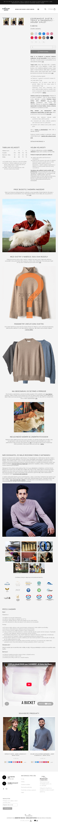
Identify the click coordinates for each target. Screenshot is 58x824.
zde (52, 73)
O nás (22, 779)
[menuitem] (24, 9)
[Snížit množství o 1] (54, 47)
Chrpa (11, 762)
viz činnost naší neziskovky (20, 474)
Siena (15, 762)
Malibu (13, 762)
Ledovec (9, 762)
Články (23, 781)
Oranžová (21, 762)
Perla (5, 762)
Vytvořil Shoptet (24, 820)
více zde (49, 114)
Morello (19, 762)
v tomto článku (29, 329)
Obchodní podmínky (26, 787)
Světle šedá (7, 762)
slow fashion (49, 394)
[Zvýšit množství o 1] (54, 46)
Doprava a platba (25, 784)
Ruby (17, 762)
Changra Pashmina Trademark (20, 463)
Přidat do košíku (44, 51)
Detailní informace (37, 141)
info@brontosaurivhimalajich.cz (13, 783)
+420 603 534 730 (11, 777)
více (43, 61)
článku (44, 92)
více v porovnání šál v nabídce (18, 479)
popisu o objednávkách (41, 129)
